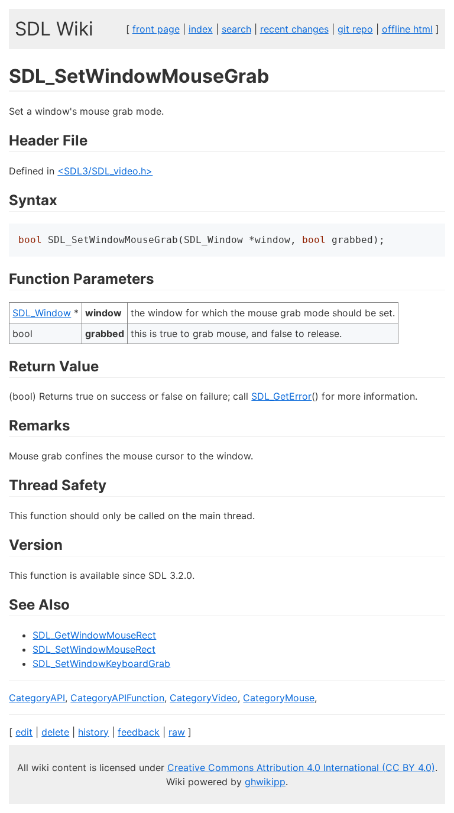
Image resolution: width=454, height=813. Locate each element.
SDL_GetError (281, 396)
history (93, 732)
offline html (407, 29)
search (236, 29)
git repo (355, 29)
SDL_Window (41, 313)
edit (24, 732)
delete (55, 732)
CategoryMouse (278, 698)
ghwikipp (265, 782)
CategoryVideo (204, 698)
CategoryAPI (37, 698)
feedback (139, 732)
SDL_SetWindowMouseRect (94, 649)
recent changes (294, 29)
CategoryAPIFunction (117, 698)
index (201, 29)
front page (156, 29)
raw (176, 732)
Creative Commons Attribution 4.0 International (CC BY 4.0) (301, 767)
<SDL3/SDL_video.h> (105, 171)
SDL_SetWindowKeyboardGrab (101, 663)
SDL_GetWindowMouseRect (94, 635)
